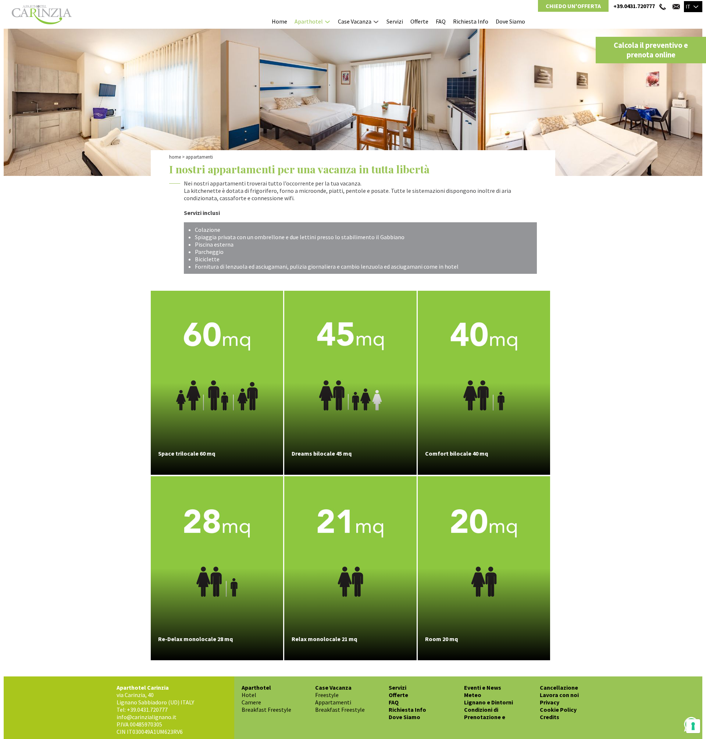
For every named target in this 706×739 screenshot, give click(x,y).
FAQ (441, 21)
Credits (549, 717)
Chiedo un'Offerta (573, 6)
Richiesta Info (470, 21)
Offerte (419, 21)
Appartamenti (333, 702)
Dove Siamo (510, 21)
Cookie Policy (558, 709)
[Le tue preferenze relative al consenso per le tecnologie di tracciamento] (693, 726)
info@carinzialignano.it (146, 717)
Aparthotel (309, 21)
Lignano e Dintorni (488, 702)
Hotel (249, 695)
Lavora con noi (559, 695)
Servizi (394, 21)
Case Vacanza (354, 21)
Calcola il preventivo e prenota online (651, 50)
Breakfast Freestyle (266, 709)
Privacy (549, 702)
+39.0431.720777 (634, 6)
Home (279, 21)
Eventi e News (482, 687)
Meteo (472, 695)
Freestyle (327, 695)
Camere (251, 702)
